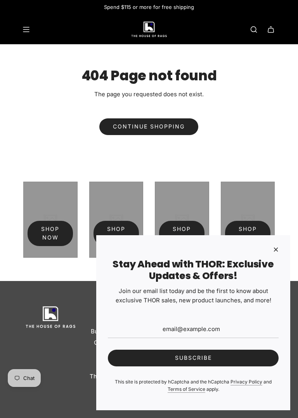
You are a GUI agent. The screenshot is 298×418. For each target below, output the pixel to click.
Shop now (50, 233)
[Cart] (270, 29)
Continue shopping (149, 126)
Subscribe (193, 357)
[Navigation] (26, 29)
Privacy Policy (246, 382)
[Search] (253, 29)
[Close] (275, 249)
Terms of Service (186, 389)
